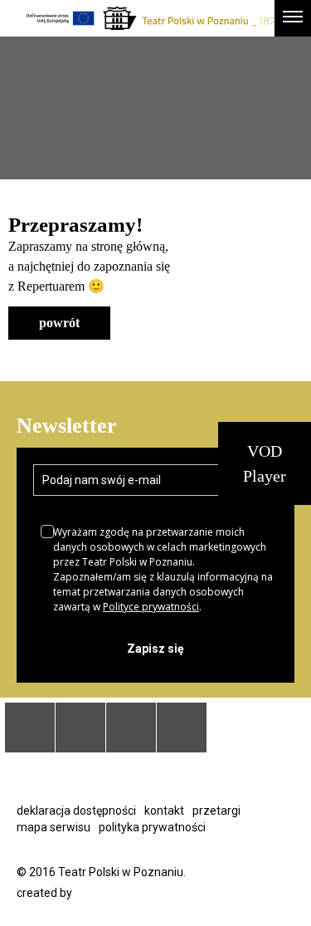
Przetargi (216, 810)
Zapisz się (155, 648)
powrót (59, 323)
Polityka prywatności (152, 827)
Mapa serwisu (53, 827)
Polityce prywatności (151, 607)
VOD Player (264, 463)
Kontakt (164, 810)
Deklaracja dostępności (76, 810)
